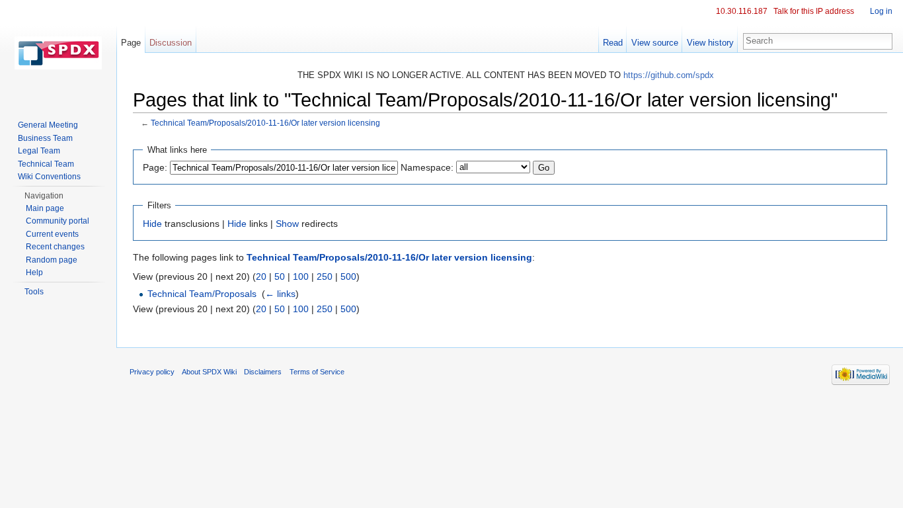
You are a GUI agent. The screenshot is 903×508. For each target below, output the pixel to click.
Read (613, 43)
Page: (155, 167)
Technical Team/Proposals (201, 293)
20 (261, 276)
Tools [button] (34, 291)
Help (34, 272)
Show (287, 223)
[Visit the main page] (58, 53)
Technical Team (46, 164)
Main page (45, 208)
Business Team (45, 138)
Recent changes (55, 246)
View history (710, 43)
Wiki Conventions (49, 176)
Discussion (170, 43)
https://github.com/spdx (668, 75)
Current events (52, 234)
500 (348, 276)
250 (325, 276)
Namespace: (427, 167)
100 (301, 276)
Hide (152, 223)
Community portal (57, 221)
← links (280, 293)
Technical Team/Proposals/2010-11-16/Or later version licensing (265, 122)
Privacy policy (152, 372)
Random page (51, 260)
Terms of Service (317, 372)
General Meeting (48, 125)
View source (654, 43)
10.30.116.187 (741, 11)
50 (279, 276)
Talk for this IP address (813, 11)
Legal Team (39, 150)
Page (131, 43)
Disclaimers (263, 372)
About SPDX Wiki (209, 372)
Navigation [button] (43, 195)
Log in (881, 11)
